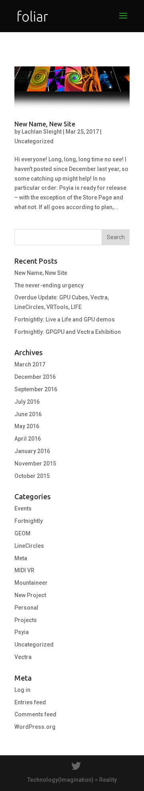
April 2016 (27, 438)
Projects (25, 620)
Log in (22, 690)
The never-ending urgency (49, 285)
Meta (20, 558)
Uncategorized (34, 141)
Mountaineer (31, 583)
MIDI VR (24, 570)
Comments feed (35, 714)
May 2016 (26, 426)
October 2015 (32, 476)
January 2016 (32, 451)
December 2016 (35, 377)
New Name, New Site (44, 124)
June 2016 (28, 414)
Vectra (23, 657)
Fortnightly (28, 521)
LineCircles (29, 546)
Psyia (21, 632)
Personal (26, 607)
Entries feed (30, 702)
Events (23, 508)
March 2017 (29, 364)
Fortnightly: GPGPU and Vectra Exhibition (67, 332)
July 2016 (27, 402)
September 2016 (35, 389)
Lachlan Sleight (42, 131)
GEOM (22, 533)
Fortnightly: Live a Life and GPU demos (64, 319)
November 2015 (35, 463)
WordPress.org (35, 727)
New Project (30, 595)
